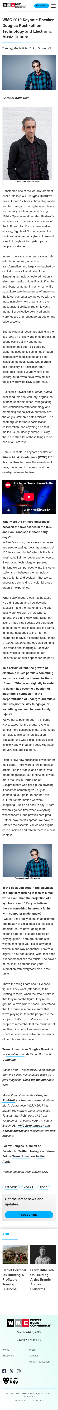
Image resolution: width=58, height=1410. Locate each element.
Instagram (37, 1151)
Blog (5, 1234)
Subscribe (29, 1214)
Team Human (21, 1156)
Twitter (23, 1151)
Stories (42, 48)
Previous (11, 1187)
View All (29, 1187)
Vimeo (50, 1151)
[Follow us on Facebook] (4, 1370)
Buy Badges (41, 6)
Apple (6, 1161)
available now (15, 1054)
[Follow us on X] (11, 1370)
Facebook (9, 1151)
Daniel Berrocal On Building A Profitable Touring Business (14, 1279)
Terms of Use (39, 1401)
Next (43, 1187)
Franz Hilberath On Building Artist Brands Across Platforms (42, 1279)
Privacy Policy (20, 1401)
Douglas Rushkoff (40, 196)
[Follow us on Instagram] (19, 1370)
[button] (53, 6)
